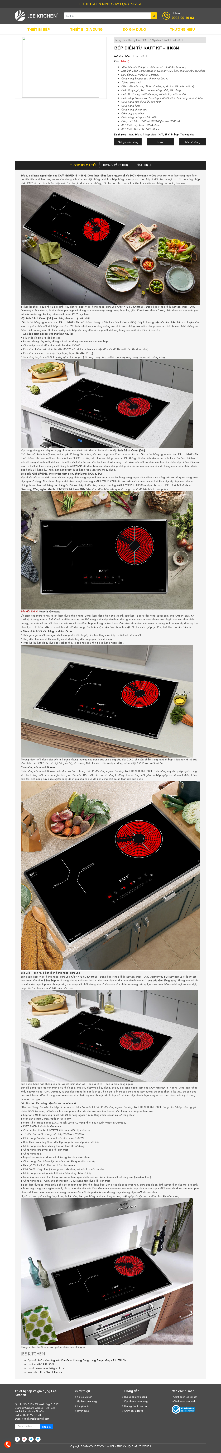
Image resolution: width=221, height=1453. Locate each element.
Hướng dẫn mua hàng (135, 1396)
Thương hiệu (134, 40)
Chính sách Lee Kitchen (185, 1396)
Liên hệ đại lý (192, 142)
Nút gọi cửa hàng (128, 142)
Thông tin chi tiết (83, 165)
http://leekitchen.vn (50, 1372)
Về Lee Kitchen (84, 1396)
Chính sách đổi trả (133, 1410)
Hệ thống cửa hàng (87, 1401)
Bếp (130, 134)
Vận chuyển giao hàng (136, 1401)
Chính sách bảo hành (184, 1401)
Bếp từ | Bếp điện (145, 134)
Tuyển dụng (83, 1410)
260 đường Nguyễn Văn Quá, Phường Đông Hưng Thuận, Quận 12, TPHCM (81, 1360)
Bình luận (144, 165)
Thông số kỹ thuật (116, 165)
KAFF (146, 40)
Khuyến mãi (83, 1406)
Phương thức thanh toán (136, 1406)
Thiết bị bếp (172, 134)
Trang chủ (120, 40)
